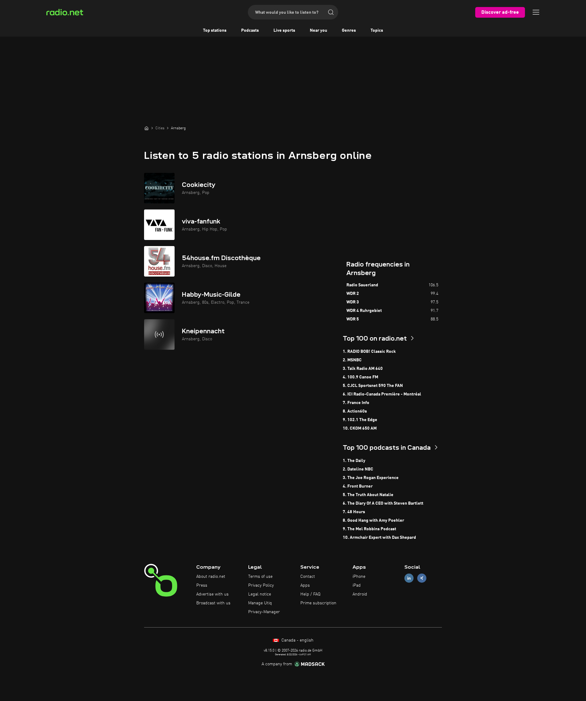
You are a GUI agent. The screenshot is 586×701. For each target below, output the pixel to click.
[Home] (146, 128)
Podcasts (250, 30)
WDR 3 (352, 302)
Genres (349, 30)
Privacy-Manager (264, 612)
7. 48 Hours (354, 512)
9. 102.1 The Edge (360, 420)
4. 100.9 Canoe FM (360, 377)
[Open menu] (536, 12)
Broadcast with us (213, 603)
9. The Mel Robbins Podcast (369, 529)
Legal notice (259, 594)
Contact (307, 576)
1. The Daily (354, 461)
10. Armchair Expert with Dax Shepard (379, 537)
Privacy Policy (261, 585)
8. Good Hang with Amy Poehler (373, 520)
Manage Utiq (260, 603)
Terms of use (260, 576)
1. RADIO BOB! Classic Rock (369, 351)
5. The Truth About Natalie (368, 495)
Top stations (214, 30)
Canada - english (296, 640)
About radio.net (210, 576)
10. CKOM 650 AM (360, 428)
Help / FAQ (310, 594)
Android (360, 594)
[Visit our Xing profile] (421, 578)
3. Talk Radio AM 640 (363, 369)
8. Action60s (355, 411)
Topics (377, 30)
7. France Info (356, 403)
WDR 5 (352, 319)
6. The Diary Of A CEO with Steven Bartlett (383, 503)
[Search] (331, 12)
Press (201, 585)
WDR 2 (352, 293)
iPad (357, 585)
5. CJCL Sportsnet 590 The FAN (373, 386)
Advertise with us (212, 594)
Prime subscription (318, 603)
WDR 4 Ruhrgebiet (364, 311)
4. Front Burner (358, 486)
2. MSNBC (352, 360)
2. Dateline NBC (358, 469)
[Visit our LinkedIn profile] (409, 578)
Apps (305, 585)
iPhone (359, 576)
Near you (318, 30)
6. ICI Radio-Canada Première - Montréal (382, 394)
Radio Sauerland (362, 285)
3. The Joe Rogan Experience (371, 478)
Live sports (284, 30)
